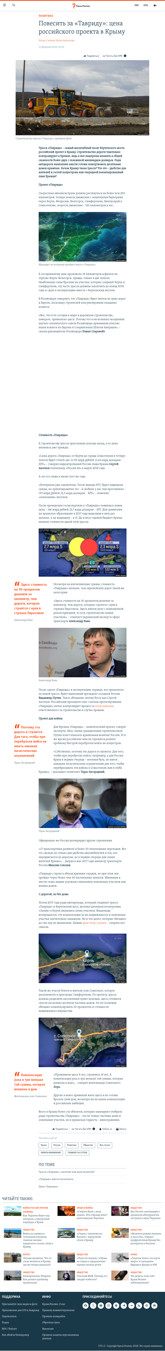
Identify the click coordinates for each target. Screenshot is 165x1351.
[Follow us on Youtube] (101, 1306)
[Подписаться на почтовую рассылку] (154, 1306)
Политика (46, 16)
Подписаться (9, 1316)
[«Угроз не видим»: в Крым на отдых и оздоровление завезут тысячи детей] (66, 1257)
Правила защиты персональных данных (60, 1337)
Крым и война (85, 1208)
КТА (146, 5)
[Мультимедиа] (155, 5)
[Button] (91, 56)
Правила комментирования (58, 1310)
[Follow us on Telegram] (124, 1306)
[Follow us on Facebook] (85, 1306)
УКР (136, 5)
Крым (134, 1254)
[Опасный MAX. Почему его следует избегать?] (66, 1275)
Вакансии (48, 1329)
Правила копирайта (53, 1316)
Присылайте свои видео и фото (19, 1304)
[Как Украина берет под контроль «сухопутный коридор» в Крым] (12, 1211)
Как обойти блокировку (15, 1335)
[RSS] (139, 1306)
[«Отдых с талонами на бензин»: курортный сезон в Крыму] (66, 1233)
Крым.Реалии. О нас (53, 1304)
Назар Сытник (47, 40)
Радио (5, 1322)
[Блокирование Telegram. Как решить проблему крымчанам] (12, 1275)
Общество (136, 1208)
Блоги (26, 1254)
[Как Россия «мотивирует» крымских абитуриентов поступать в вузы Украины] (120, 1211)
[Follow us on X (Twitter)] (93, 1306)
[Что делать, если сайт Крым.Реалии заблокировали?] (120, 1275)
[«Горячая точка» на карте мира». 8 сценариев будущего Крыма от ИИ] (120, 1257)
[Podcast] (147, 1306)
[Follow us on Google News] (116, 1306)
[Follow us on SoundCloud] (131, 1306)
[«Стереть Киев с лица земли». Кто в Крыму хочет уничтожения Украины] (66, 1211)
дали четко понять (94, 923)
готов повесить (104, 706)
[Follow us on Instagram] (108, 1306)
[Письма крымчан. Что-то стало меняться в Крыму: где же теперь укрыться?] (12, 1257)
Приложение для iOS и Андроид (20, 1310)
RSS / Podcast (9, 1329)
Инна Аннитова (65, 40)
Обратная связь (51, 1322)
